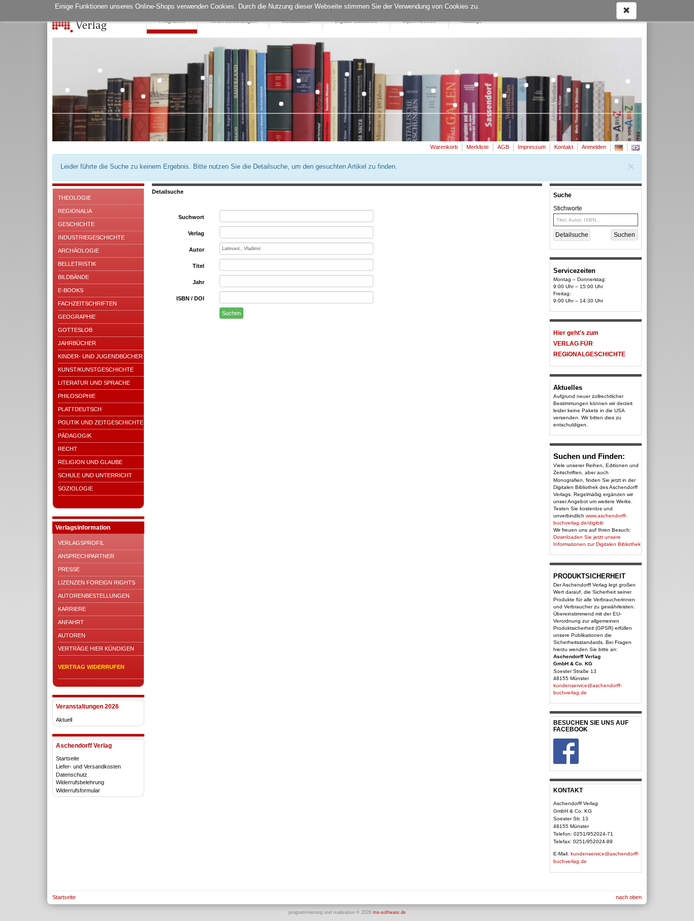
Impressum (532, 147)
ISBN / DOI (190, 298)
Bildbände (73, 277)
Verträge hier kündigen (96, 649)
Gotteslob (75, 330)
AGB (503, 147)
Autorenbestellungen (94, 596)
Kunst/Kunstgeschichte (96, 369)
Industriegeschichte (91, 237)
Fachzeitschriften (87, 303)
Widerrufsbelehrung (80, 782)
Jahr (198, 282)
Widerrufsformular (78, 790)
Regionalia (75, 211)
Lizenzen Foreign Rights (96, 582)
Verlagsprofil (81, 543)
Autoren (71, 635)
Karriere (72, 609)
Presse (69, 569)
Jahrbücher (77, 343)
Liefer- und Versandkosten (88, 766)
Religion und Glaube (90, 462)
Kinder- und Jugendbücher (100, 356)
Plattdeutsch (80, 409)
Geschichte (76, 224)
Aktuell (64, 720)
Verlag (196, 233)
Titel (198, 266)
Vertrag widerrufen (91, 667)
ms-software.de (389, 912)
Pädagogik (74, 436)
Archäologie (78, 251)
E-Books (70, 290)
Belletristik (77, 264)
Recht (67, 449)
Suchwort (191, 217)
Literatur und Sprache (94, 383)
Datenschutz (71, 775)
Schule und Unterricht (95, 475)
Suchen (231, 313)
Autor (196, 250)
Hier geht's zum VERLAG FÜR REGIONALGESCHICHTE (589, 343)
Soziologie (75, 488)
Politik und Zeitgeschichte (100, 422)
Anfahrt (71, 622)
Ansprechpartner (86, 556)
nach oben (629, 897)
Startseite (67, 758)
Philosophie (77, 396)
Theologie (74, 198)
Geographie (77, 317)
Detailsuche (571, 234)
